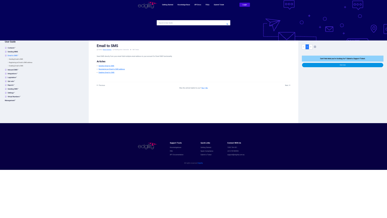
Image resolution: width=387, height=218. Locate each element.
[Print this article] (315, 47)
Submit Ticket (219, 5)
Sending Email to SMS (16, 59)
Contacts (11, 48)
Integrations (12, 74)
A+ (311, 47)
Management (10, 100)
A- (303, 47)
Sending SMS (13, 89)
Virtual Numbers (14, 97)
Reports (11, 85)
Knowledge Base (184, 5)
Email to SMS (12, 56)
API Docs (197, 5)
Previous (102, 85)
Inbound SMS (12, 70)
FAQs (207, 5)
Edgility (200, 163)
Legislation (12, 77)
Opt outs (11, 81)
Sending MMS (13, 52)
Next (286, 85)
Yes (203, 88)
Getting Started (167, 5)
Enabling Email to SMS (16, 66)
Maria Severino (107, 49)
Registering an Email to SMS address (20, 62)
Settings (11, 93)
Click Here (343, 65)
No (207, 88)
